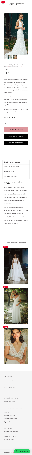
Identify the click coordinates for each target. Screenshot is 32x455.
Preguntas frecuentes (9, 387)
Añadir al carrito (16, 129)
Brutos (12, 452)
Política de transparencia (10, 418)
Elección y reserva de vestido (12, 162)
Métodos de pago (9, 171)
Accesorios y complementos (12, 167)
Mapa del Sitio (7, 422)
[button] (22, 451)
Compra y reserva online (10, 401)
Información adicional (10, 176)
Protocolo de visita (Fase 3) (11, 398)
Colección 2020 (13, 66)
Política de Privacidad (9, 415)
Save (4, 2)
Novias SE (6, 384)
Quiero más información (16, 136)
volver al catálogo (16, 143)
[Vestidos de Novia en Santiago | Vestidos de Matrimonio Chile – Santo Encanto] (16, 4)
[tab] (16, 162)
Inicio (5, 65)
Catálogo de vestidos (14, 65)
